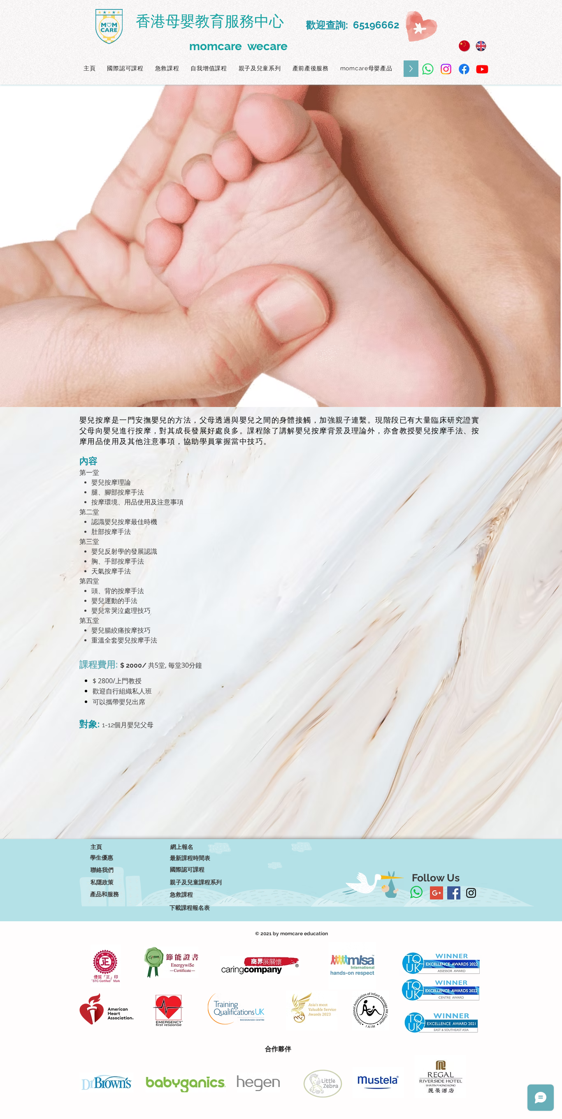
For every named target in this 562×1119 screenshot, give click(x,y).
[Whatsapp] (428, 69)
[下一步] (517, 246)
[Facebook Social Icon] (453, 892)
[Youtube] (482, 69)
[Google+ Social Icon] (436, 892)
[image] (464, 46)
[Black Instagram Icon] (471, 892)
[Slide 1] (281, 386)
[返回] (45, 246)
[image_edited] (481, 46)
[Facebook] (464, 69)
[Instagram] (446, 69)
